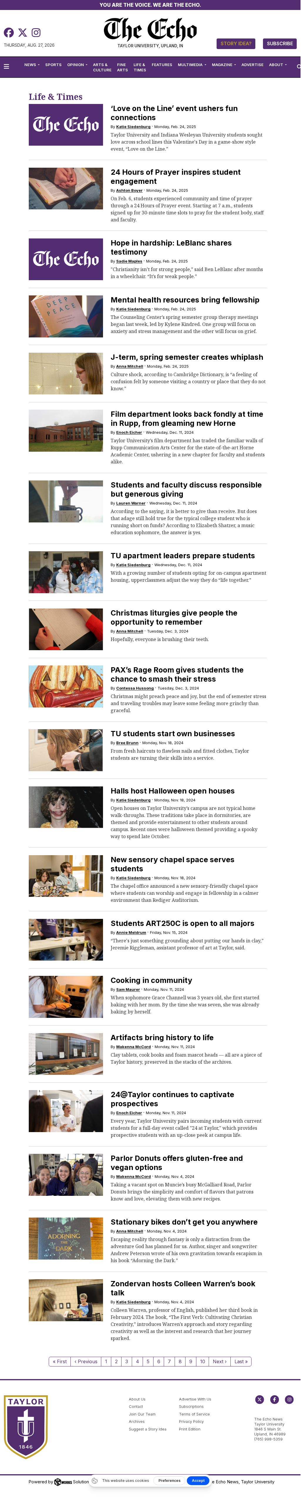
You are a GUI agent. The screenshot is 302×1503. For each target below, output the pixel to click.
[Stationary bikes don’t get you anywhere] (66, 1239)
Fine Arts (122, 67)
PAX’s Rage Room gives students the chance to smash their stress (177, 674)
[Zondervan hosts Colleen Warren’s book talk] (66, 1300)
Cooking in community (151, 980)
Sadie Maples (129, 261)
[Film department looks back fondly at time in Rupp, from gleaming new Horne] (66, 431)
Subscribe (280, 43)
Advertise (253, 64)
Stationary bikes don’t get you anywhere (184, 1222)
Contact (136, 1406)
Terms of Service (194, 1414)
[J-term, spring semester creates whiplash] (66, 374)
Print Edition (189, 1429)
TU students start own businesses (173, 733)
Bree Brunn (127, 742)
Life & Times (140, 67)
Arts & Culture (102, 67)
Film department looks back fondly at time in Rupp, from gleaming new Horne (187, 419)
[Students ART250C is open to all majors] (66, 940)
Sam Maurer (128, 989)
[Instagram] (36, 33)
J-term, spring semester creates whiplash (187, 357)
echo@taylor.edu (269, 1413)
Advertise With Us (195, 1399)
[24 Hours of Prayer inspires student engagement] (66, 189)
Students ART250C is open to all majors (182, 923)
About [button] (276, 64)
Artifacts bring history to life (162, 1037)
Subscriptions (191, 1406)
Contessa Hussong (135, 688)
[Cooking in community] (66, 997)
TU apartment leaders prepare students (183, 555)
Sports (53, 64)
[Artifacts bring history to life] (66, 1054)
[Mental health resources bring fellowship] (66, 316)
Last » (241, 1361)
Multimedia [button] (190, 64)
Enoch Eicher (129, 432)
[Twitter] (23, 33)
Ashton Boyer (129, 190)
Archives (137, 1421)
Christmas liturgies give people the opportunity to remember (174, 617)
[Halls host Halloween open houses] (66, 807)
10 (202, 1361)
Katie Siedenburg (133, 126)
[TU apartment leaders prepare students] (66, 572)
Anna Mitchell (129, 366)
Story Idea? (236, 43)
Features (162, 64)
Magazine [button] (222, 64)
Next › (220, 1361)
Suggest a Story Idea (147, 1429)
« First (60, 1361)
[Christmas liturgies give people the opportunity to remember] (66, 629)
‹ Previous (86, 1361)
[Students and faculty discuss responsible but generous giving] (66, 501)
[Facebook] (9, 33)
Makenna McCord (133, 1046)
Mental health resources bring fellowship (185, 299)
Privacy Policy (191, 1421)
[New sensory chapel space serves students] (66, 876)
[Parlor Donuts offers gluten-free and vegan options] (66, 1175)
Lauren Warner (131, 503)
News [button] (30, 64)
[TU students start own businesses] (66, 750)
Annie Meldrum (131, 932)
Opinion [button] (76, 64)
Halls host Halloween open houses (173, 790)
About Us (137, 1399)
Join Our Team (142, 1414)
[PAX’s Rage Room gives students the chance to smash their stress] (66, 686)
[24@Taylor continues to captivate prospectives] (66, 1111)
